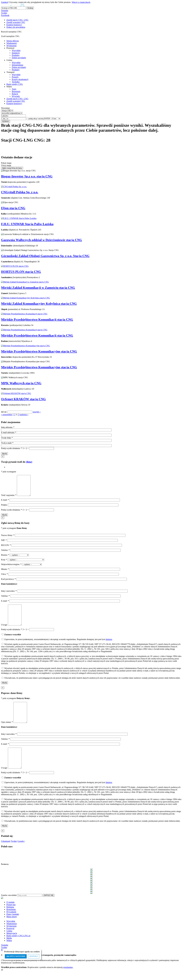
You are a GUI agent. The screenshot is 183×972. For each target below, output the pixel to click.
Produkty (16, 55)
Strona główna (12, 41)
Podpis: (4, 505)
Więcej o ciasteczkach (81, 2)
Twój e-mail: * (7, 443)
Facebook (5, 15)
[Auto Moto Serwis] (91, 873)
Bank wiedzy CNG (14, 84)
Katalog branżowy (14, 103)
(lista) (29, 461)
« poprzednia (6, 414)
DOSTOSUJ (33, 956)
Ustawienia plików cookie (6, 966)
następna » (23, 414)
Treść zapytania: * (9, 495)
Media (9, 938)
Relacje (15, 94)
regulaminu (68, 967)
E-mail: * (5, 500)
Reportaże (16, 91)
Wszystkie (16, 50)
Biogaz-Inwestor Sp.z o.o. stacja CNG (27, 176)
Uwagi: (4, 625)
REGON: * (6, 545)
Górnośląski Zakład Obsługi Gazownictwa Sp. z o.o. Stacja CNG (45, 256)
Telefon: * (5, 550)
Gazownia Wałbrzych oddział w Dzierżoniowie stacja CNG (41, 240)
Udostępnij (5, 841)
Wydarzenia (11, 45)
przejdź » (37, 412)
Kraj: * (4, 559)
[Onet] (91, 891)
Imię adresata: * (7, 427)
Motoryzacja (11, 933)
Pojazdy (15, 77)
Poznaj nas (11, 904)
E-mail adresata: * (8, 432)
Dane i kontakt (12, 914)
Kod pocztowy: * (8, 579)
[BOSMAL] (91, 876)
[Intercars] (91, 886)
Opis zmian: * (7, 722)
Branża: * (5, 555)
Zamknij (4, 2)
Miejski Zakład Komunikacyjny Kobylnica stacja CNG (39, 303)
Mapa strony (11, 916)
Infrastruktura (17, 65)
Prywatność (11, 912)
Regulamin (11, 909)
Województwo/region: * (11, 564)
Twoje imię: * (7, 438)
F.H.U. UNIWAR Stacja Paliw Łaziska (27, 224)
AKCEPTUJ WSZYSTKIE (15, 956)
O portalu (10, 902)
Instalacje (16, 53)
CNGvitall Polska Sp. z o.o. (19, 192)
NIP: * (4, 540)
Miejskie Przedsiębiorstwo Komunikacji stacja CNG (37, 319)
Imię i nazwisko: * (9, 591)
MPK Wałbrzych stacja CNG (21, 383)
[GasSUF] (91, 882)
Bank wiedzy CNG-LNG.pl (18, 935)
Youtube (4, 10)
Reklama (10, 907)
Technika (16, 82)
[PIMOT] (91, 893)
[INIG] (91, 884)
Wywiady (16, 96)
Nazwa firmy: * (7, 535)
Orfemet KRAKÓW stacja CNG (23, 399)
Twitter (4, 13)
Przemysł (10, 928)
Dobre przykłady (19, 58)
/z (16, 414)
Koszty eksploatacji (20, 79)
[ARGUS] (91, 871)
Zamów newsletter (9, 895)
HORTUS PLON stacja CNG (21, 271)
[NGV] (91, 888)
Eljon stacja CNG (13, 208)
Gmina (9, 931)
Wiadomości (11, 43)
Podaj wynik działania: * (11, 448)
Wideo (9, 940)
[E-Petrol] (91, 878)
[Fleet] (91, 880)
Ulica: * (4, 574)
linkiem (109, 639)
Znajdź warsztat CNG (15, 101)
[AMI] (91, 869)
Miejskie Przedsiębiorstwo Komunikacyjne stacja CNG (39, 351)
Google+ (21, 841)
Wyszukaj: (5, 108)
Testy (14, 89)
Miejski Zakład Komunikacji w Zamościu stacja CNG (38, 287)
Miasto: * (5, 569)
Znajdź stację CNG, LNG (17, 99)
